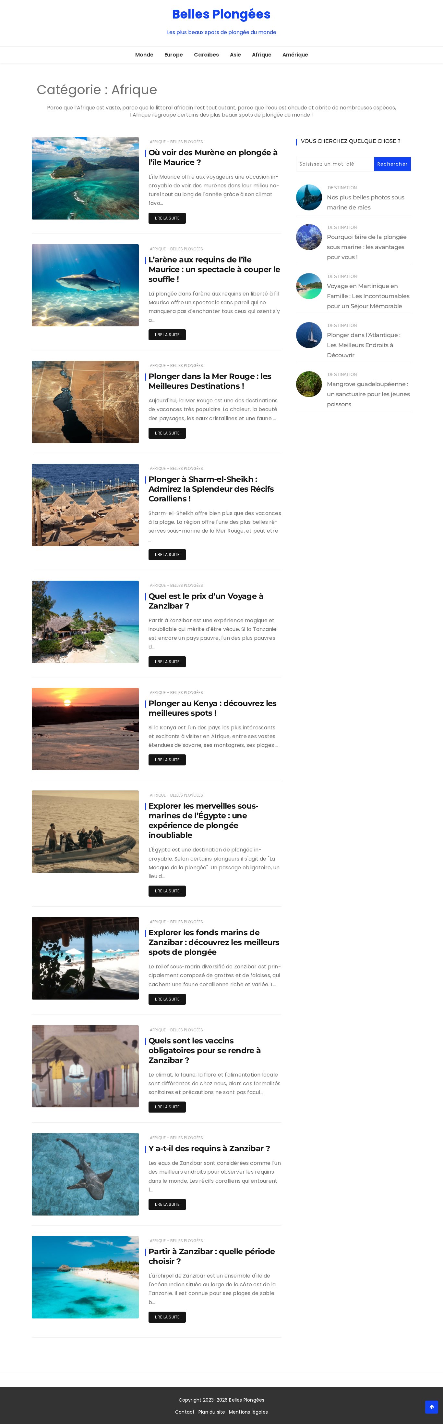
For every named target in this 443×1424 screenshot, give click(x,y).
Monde (144, 54)
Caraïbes (206, 54)
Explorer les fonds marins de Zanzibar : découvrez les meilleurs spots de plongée (214, 942)
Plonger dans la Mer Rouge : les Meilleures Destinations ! (210, 381)
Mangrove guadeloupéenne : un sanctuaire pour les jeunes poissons (368, 394)
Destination (342, 187)
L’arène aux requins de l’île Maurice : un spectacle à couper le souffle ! (214, 269)
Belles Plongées (221, 14)
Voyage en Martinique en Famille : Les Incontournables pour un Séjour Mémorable (368, 296)
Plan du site (211, 1412)
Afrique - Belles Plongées (176, 142)
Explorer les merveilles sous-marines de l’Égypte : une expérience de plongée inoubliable (203, 820)
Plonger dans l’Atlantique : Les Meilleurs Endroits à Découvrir (364, 345)
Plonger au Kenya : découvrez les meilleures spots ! (213, 708)
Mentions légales (248, 1412)
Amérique (295, 54)
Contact (185, 1412)
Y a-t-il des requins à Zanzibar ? (209, 1148)
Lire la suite (167, 218)
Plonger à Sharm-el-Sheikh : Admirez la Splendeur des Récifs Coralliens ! (211, 488)
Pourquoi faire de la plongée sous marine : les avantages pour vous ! (367, 247)
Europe (173, 54)
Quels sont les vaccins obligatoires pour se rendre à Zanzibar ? (205, 1050)
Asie (235, 54)
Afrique (261, 54)
